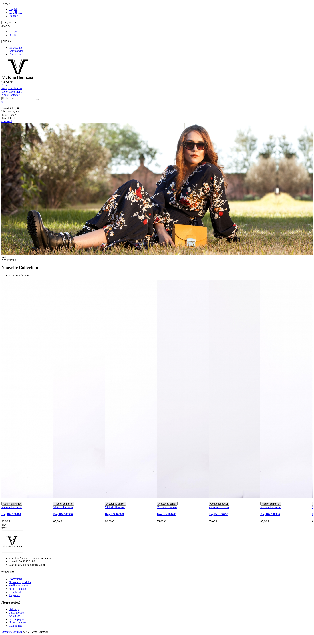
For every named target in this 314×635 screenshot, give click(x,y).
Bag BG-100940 (270, 514)
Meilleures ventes (19, 585)
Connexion (15, 54)
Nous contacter (17, 588)
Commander (16, 50)
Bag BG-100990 (11, 514)
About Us (14, 615)
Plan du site (15, 592)
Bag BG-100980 (63, 514)
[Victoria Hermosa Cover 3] (157, 189)
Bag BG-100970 (114, 514)
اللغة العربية (16, 12)
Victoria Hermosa (11, 507)
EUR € (13, 31)
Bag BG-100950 (218, 514)
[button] (157, 102)
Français (13, 15)
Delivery (14, 609)
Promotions (15, 578)
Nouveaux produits (20, 582)
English (13, 9)
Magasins (14, 595)
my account (15, 47)
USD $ (13, 35)
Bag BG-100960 (166, 514)
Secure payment (18, 619)
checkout (6, 121)
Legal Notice (16, 612)
